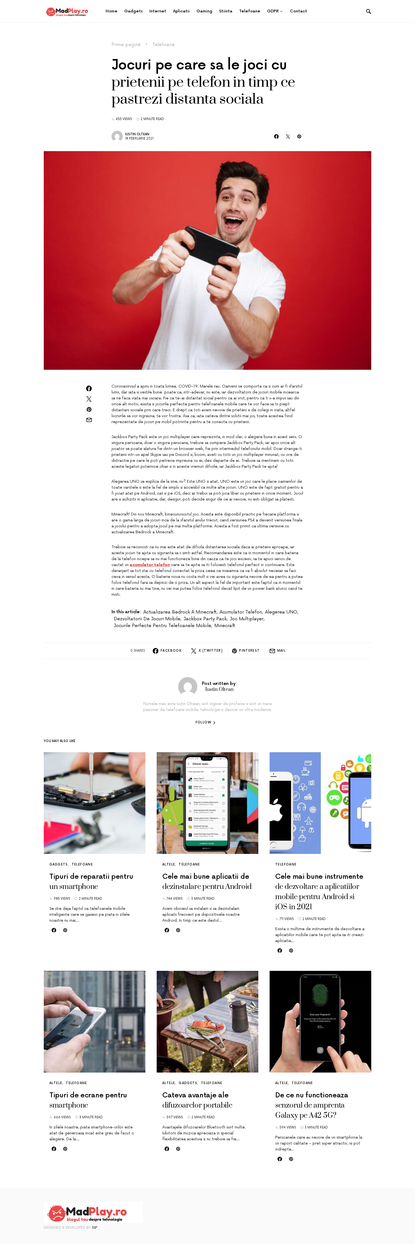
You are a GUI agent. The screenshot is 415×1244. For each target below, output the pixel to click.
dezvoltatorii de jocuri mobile (147, 619)
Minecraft (224, 625)
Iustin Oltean (137, 134)
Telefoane (163, 44)
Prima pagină (126, 44)
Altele (168, 864)
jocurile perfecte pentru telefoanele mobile (162, 625)
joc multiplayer (246, 619)
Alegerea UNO (281, 612)
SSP (94, 1228)
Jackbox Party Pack (205, 619)
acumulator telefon (241, 612)
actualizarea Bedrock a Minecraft (180, 612)
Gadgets (58, 864)
